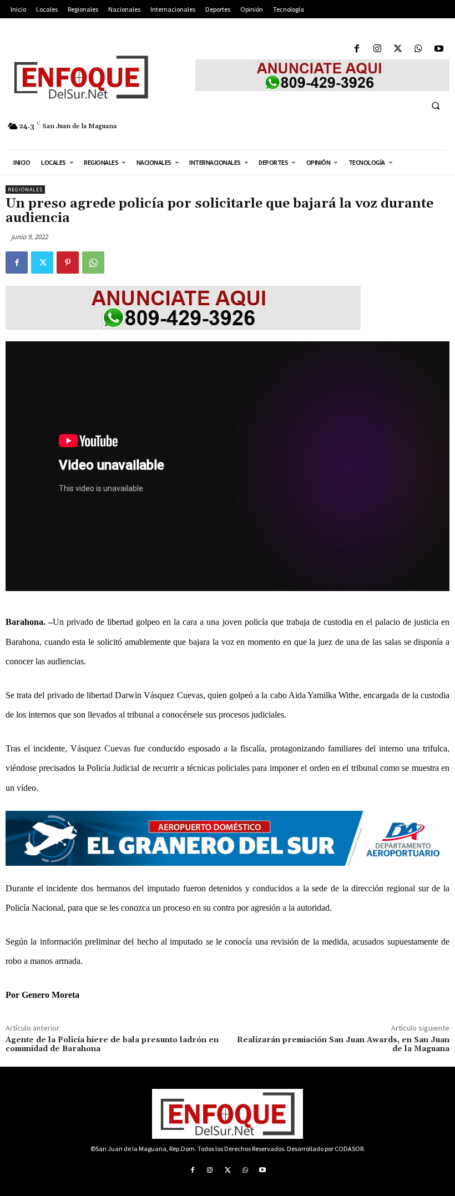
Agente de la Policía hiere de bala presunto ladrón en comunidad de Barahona (112, 1044)
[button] (435, 105)
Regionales (25, 189)
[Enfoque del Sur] (95, 77)
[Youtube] (439, 49)
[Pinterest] (68, 262)
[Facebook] (356, 49)
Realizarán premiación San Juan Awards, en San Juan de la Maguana (343, 1044)
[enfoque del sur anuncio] (322, 75)
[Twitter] (397, 49)
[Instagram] (377, 49)
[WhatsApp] (418, 49)
